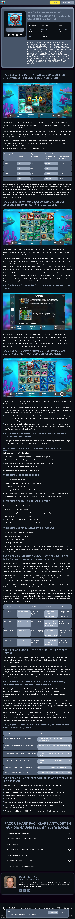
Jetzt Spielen (15, 30)
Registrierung (67, 2)
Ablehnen (63, 912)
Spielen (55, 2)
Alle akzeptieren (53, 912)
